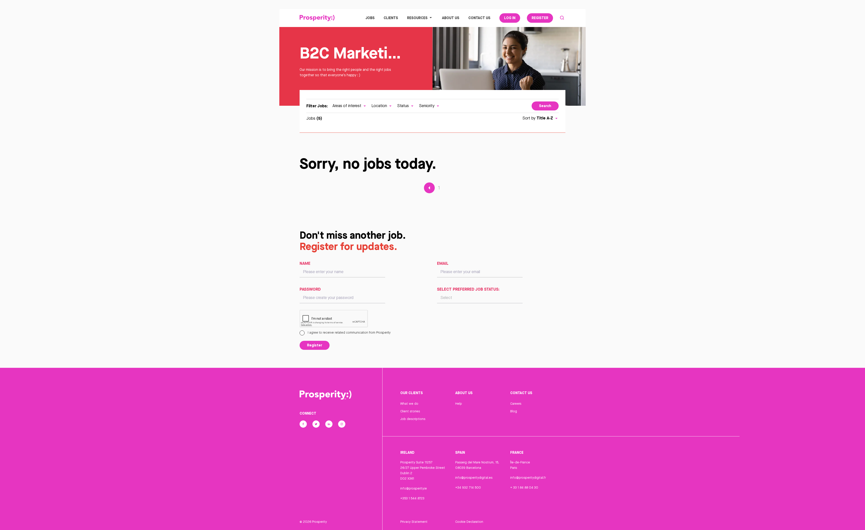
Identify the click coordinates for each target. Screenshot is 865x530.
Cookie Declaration (469, 522)
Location (379, 105)
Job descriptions (412, 419)
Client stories (410, 411)
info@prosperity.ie (413, 488)
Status (403, 105)
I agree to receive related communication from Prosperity (349, 332)
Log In (509, 17)
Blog (513, 411)
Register (540, 17)
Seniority (427, 105)
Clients (391, 17)
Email (442, 263)
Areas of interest (347, 105)
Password (310, 289)
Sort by (537, 118)
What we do (409, 404)
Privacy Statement (414, 522)
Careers (515, 404)
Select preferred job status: (468, 289)
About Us (450, 17)
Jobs (370, 17)
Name (305, 263)
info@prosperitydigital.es (473, 478)
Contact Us (479, 17)
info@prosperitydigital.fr (528, 478)
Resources (417, 17)
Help (458, 404)
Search (545, 105)
